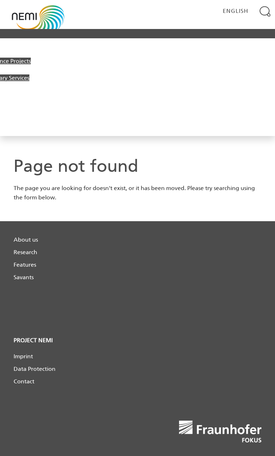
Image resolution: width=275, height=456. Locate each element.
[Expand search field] (265, 11)
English (236, 11)
